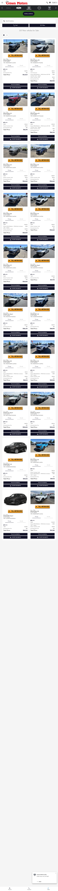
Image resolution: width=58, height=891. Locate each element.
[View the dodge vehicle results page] (49, 8)
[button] (2, 8)
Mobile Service (28, 13)
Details (21, 65)
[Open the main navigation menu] (2, 2)
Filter (43, 25)
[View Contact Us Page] (47, 3)
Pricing (9, 65)
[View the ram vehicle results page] (39, 8)
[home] (16, 2)
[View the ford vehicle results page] (8, 8)
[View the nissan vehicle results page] (29, 8)
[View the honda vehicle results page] (19, 8)
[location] (50, 3)
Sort (16, 25)
